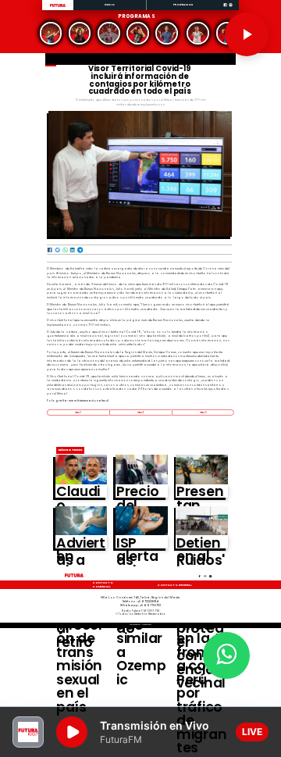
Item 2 (140, 412)
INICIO (110, 4)
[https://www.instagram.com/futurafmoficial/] (231, 10)
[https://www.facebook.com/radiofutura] (225, 10)
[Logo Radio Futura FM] (58, 7)
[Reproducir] (247, 34)
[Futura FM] (50, 33)
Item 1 (78, 412)
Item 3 (203, 412)
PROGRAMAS (183, 4)
